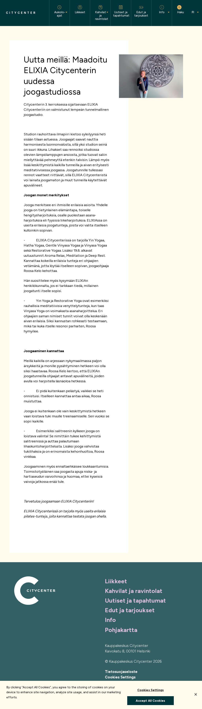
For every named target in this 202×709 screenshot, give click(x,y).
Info (110, 619)
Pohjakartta (121, 630)
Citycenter (21, 12)
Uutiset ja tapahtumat (135, 600)
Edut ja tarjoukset (130, 610)
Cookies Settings (120, 677)
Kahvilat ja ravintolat (133, 591)
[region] (101, 695)
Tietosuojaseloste (121, 671)
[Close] (195, 694)
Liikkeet (116, 581)
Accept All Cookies (150, 700)
